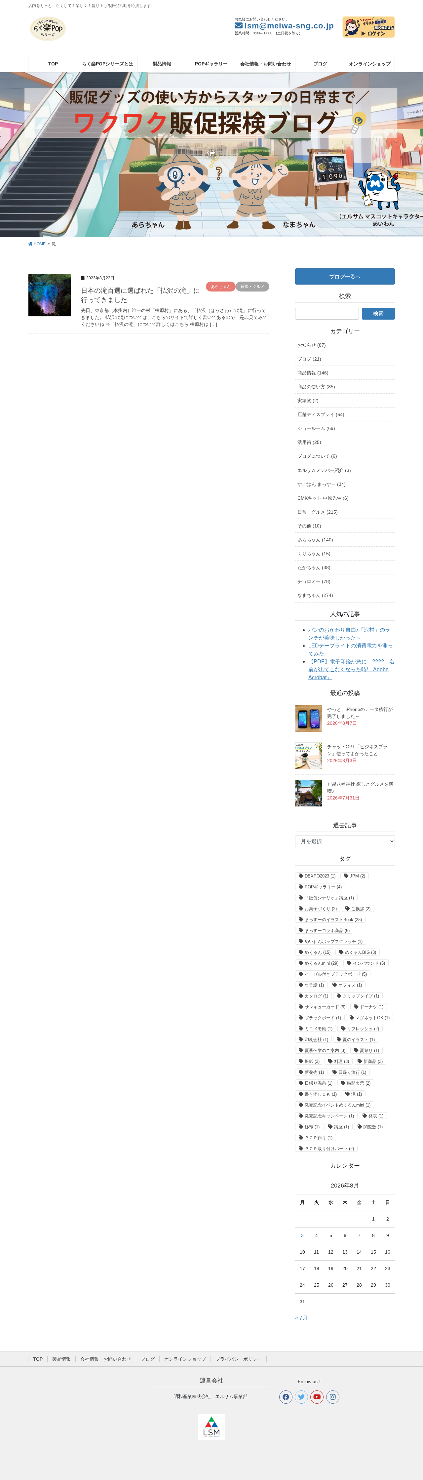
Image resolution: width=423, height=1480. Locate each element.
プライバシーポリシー (238, 1359)
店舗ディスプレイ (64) (320, 414)
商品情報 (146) (312, 372)
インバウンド (369, 963)
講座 (341, 1126)
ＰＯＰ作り (318, 1137)
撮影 (312, 1061)
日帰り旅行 (352, 1072)
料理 (341, 1061)
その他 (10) (309, 525)
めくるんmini (321, 963)
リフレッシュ (363, 1028)
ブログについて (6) (317, 456)
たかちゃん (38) (313, 567)
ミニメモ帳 (318, 1028)
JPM (357, 876)
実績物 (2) (308, 400)
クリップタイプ (361, 995)
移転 (312, 1126)
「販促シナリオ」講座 (329, 897)
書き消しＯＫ (321, 1094)
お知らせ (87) (311, 345)
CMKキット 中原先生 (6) (323, 498)
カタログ (316, 995)
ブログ (148, 1359)
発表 (375, 1115)
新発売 (314, 1072)
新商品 (373, 1061)
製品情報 (61, 1359)
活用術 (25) (309, 442)
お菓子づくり (321, 908)
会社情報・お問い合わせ (105, 1359)
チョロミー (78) (313, 581)
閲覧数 (373, 1126)
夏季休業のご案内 (325, 1050)
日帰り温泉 (318, 1083)
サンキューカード (325, 1006)
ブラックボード (323, 1017)
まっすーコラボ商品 (327, 930)
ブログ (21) (309, 359)
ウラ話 (314, 985)
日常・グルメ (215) (317, 512)
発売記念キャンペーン (329, 1115)
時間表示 (358, 1083)
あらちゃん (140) (315, 539)
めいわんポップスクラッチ (334, 941)
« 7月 (301, 1318)
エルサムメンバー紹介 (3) (324, 470)
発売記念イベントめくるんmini (337, 1105)
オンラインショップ (185, 1359)
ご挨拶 (360, 908)
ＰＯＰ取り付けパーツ (329, 1148)
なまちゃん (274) (315, 595)
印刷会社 (316, 1039)
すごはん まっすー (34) (321, 484)
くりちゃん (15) (313, 553)
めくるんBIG (360, 952)
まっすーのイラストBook (333, 919)
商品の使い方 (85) (316, 386)
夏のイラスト (359, 1039)
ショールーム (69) (316, 428)
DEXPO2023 (320, 876)
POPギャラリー (323, 886)
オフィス (350, 985)
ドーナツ (371, 1006)
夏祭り (369, 1050)
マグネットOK (373, 1017)
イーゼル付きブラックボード (336, 974)
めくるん (317, 952)
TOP (38, 1359)
